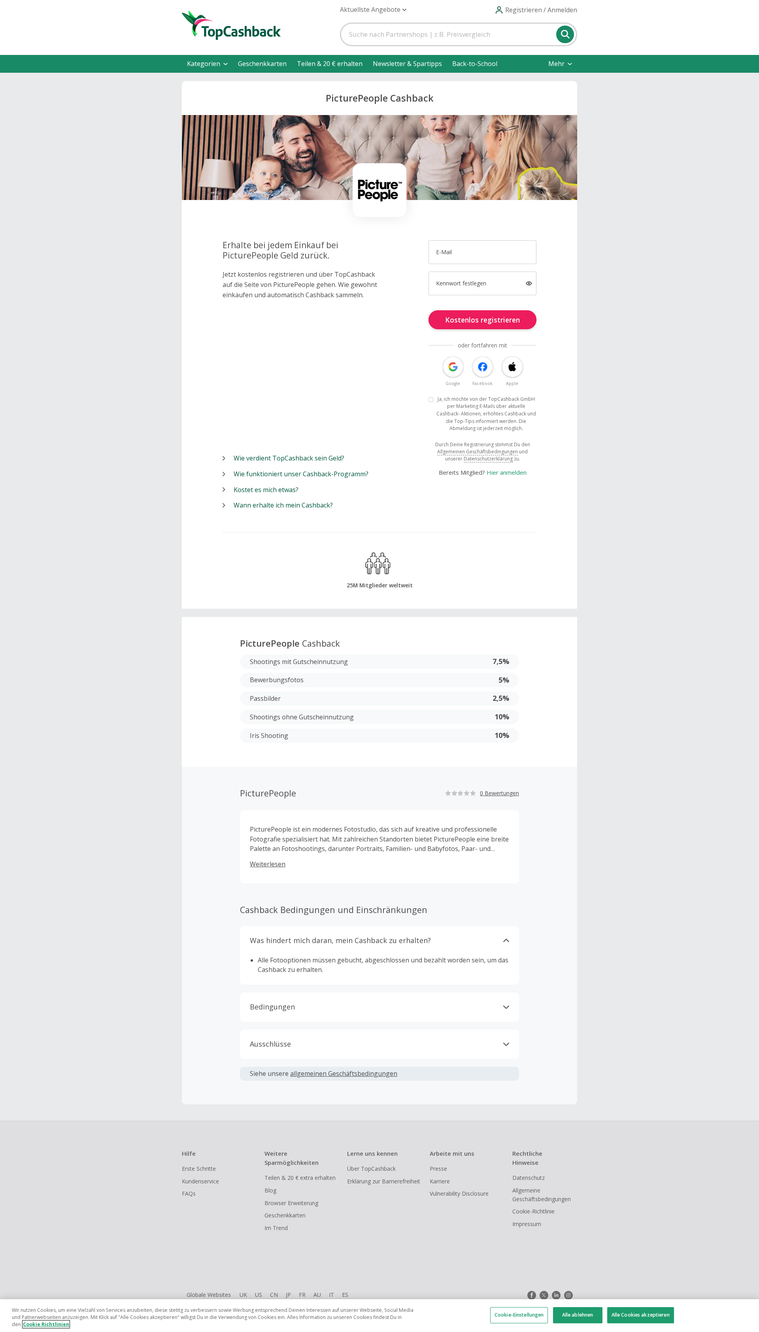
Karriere (440, 1181)
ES (345, 1294)
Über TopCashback (371, 1168)
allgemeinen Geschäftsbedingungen (343, 1073)
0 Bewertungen (499, 793)
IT (331, 1294)
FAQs (189, 1193)
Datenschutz (528, 1177)
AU (317, 1294)
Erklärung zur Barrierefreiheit (383, 1181)
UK (243, 1294)
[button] (373, 10)
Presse (438, 1168)
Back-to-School (474, 63)
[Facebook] (531, 1295)
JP (288, 1294)
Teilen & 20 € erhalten (330, 63)
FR (302, 1294)
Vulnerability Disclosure (459, 1193)
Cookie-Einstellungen (519, 1314)
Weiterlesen (267, 864)
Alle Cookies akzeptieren (641, 1314)
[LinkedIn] (556, 1295)
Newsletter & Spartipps (407, 63)
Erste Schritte (199, 1168)
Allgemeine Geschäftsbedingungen (541, 1195)
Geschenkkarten (262, 63)
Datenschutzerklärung (488, 458)
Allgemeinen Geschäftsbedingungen (477, 451)
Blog (270, 1190)
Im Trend (276, 1228)
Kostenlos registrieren (482, 320)
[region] (379, 1315)
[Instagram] (568, 1295)
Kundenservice (200, 1181)
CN (274, 1294)
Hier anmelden (507, 472)
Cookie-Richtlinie (533, 1211)
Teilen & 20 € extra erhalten (300, 1177)
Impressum (526, 1224)
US (258, 1294)
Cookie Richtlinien (46, 1324)
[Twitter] (544, 1295)
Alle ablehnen (577, 1314)
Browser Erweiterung (291, 1203)
